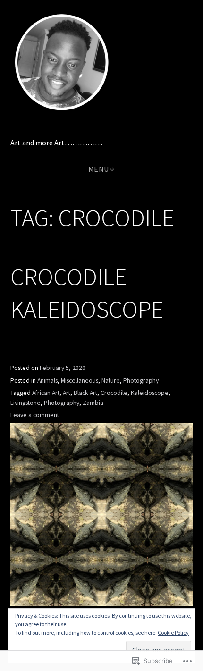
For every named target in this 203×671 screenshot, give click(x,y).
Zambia (93, 403)
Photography (141, 381)
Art (66, 393)
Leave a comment (34, 415)
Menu (98, 169)
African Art (45, 393)
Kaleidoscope (150, 393)
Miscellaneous (79, 381)
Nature (111, 381)
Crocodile (114, 393)
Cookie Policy (173, 632)
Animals (47, 381)
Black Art (85, 393)
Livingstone (25, 403)
